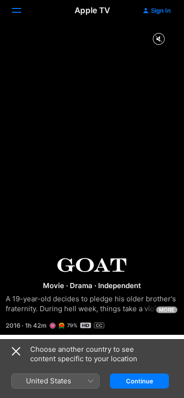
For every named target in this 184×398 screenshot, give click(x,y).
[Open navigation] (22, 10)
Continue (139, 381)
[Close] (16, 351)
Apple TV (92, 10)
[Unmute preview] (158, 39)
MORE (167, 310)
